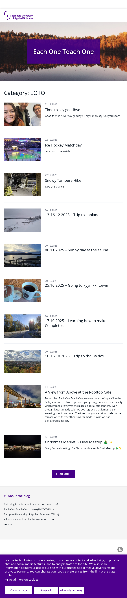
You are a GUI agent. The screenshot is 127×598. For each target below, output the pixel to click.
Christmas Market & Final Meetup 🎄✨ (79, 441)
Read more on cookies (23, 579)
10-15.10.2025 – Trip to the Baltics (74, 355)
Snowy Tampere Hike (63, 180)
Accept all (46, 590)
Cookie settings (18, 590)
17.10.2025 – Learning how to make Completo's (75, 323)
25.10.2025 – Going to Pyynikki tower (76, 285)
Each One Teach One (63, 51)
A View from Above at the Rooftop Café (78, 392)
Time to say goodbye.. (63, 109)
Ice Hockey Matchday (63, 145)
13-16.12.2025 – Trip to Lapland (72, 214)
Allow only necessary (71, 590)
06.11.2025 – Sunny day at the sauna (76, 249)
